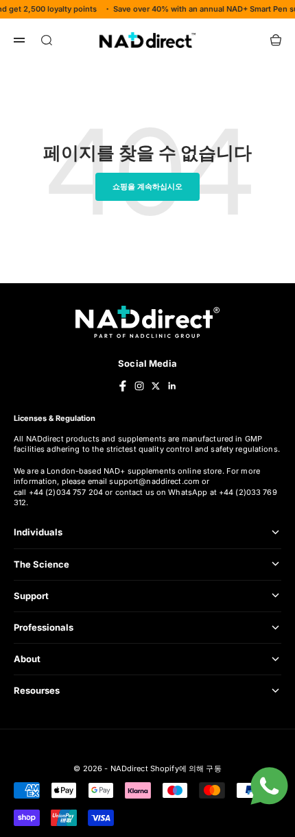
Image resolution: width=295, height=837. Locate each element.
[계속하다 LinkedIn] (172, 385)
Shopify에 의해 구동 (186, 768)
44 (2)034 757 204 (69, 492)
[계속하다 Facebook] (122, 385)
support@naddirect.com (154, 481)
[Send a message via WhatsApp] (269, 786)
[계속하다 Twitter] (155, 385)
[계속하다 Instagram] (139, 385)
